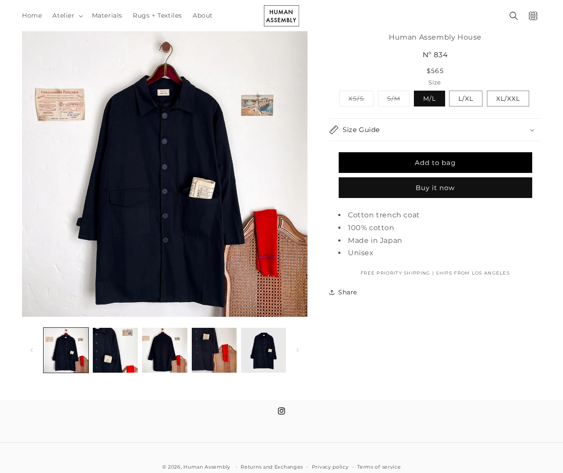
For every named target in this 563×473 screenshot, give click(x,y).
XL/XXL (508, 99)
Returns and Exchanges (272, 466)
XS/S (360, 100)
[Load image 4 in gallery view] (214, 350)
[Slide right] (297, 350)
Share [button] (347, 292)
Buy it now (435, 187)
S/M (398, 100)
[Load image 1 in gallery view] (66, 350)
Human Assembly (206, 467)
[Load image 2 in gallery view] (115, 350)
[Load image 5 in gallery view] (263, 350)
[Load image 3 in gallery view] (164, 350)
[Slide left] (31, 350)
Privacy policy (330, 466)
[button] (66, 15)
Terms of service (379, 466)
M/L (429, 99)
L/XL (465, 99)
